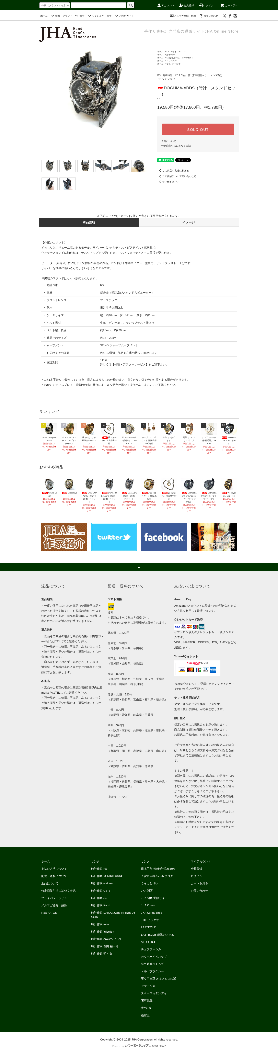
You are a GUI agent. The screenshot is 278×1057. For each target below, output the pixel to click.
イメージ (189, 222)
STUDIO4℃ (148, 942)
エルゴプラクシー (152, 971)
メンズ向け (171, 61)
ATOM (53, 912)
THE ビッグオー (151, 920)
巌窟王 (145, 1015)
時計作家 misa (100, 924)
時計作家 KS (99, 868)
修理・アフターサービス (130, 364)
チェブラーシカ (151, 949)
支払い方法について (54, 868)
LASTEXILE (148, 927)
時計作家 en (99, 898)
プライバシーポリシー (55, 898)
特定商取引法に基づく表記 (176, 145)
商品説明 (89, 222)
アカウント (168, 5)
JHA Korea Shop (151, 912)
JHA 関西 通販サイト (154, 898)
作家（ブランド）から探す (69, 15)
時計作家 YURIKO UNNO (107, 876)
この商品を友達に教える (175, 170)
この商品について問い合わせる (179, 176)
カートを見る (199, 883)
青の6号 (146, 1008)
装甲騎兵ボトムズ (152, 964)
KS (167, 51)
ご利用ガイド (126, 15)
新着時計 (170, 55)
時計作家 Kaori (100, 905)
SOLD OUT (198, 129)
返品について (168, 141)
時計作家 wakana (102, 883)
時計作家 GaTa (100, 890)
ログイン (208, 5)
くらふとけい (149, 883)
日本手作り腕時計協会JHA (158, 868)
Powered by (118, 1046)
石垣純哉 (146, 1000)
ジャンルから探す (102, 15)
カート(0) (231, 5)
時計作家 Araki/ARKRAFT (107, 939)
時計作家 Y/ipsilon (102, 931)
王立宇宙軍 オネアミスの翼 (158, 978)
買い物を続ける (170, 182)
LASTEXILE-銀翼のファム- (158, 934)
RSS (44, 912)
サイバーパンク (179, 51)
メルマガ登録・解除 (185, 15)
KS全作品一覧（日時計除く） (180, 58)
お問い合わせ (211, 15)
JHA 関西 (147, 890)
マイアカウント (201, 861)
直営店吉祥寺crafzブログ (157, 876)
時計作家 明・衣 (101, 953)
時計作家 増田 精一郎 (104, 946)
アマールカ (148, 986)
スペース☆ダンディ (154, 993)
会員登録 (189, 5)
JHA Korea (148, 905)
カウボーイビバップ (154, 956)
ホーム (44, 15)
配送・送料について (54, 876)
